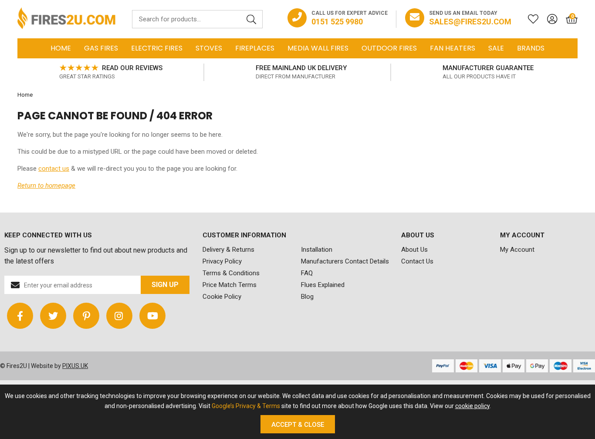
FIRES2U (66, 19)
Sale (496, 48)
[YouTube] (152, 316)
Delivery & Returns (228, 249)
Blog (307, 297)
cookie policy (472, 405)
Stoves (209, 48)
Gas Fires (101, 48)
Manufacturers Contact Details (345, 261)
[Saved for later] (528, 19)
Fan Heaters (452, 48)
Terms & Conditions (231, 273)
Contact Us (417, 261)
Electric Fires (157, 48)
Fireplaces (254, 48)
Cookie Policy (222, 297)
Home (61, 48)
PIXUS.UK (75, 365)
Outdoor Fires (389, 48)
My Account (517, 249)
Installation (316, 249)
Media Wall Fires (317, 48)
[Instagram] (119, 316)
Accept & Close (297, 425)
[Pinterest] (86, 316)
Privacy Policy (222, 261)
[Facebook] (20, 316)
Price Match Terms (230, 285)
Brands (530, 48)
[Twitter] (53, 316)
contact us (53, 168)
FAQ (307, 273)
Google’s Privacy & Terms (246, 405)
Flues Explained (323, 285)
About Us (414, 249)
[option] (110, 72)
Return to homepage (46, 185)
